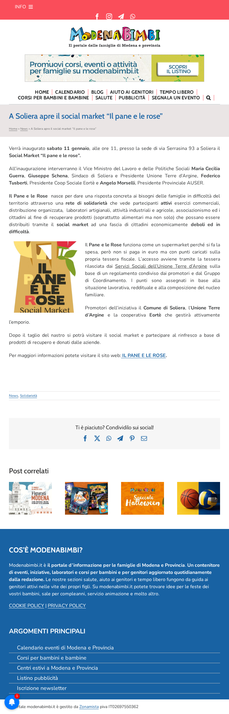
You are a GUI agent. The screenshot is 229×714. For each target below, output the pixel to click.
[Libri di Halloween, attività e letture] (86, 498)
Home (13, 129)
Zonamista (89, 707)
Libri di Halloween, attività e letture (86, 482)
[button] (208, 98)
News (24, 129)
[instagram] (109, 17)
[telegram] (121, 17)
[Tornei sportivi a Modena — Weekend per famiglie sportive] (198, 498)
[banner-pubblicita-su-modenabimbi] (114, 57)
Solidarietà (28, 395)
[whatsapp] (132, 17)
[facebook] (97, 17)
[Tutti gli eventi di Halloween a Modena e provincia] (142, 498)
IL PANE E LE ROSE (143, 355)
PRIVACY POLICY (67, 605)
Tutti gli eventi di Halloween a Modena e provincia (142, 482)
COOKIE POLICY (26, 605)
